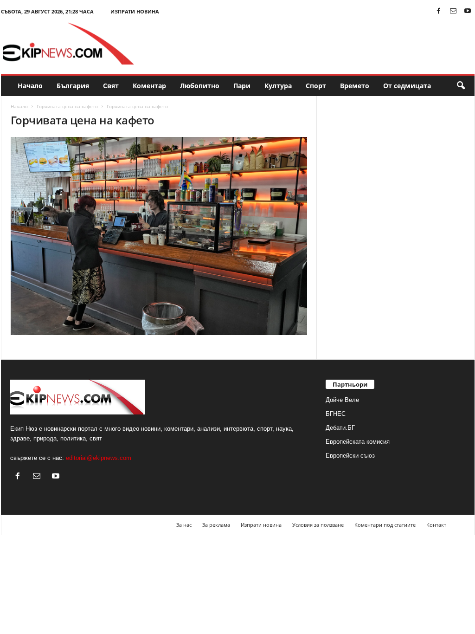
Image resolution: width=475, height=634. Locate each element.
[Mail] (453, 11)
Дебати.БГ (340, 427)
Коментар (149, 85)
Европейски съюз (350, 455)
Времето (354, 85)
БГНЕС (336, 413)
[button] (460, 86)
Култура (278, 85)
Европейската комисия (358, 441)
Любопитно (199, 85)
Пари (241, 85)
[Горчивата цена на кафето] (159, 236)
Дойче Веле (342, 399)
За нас (184, 524)
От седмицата (407, 85)
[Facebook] (438, 11)
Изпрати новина (134, 11)
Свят (111, 85)
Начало (30, 85)
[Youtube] (467, 11)
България (73, 85)
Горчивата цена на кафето (67, 106)
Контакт (436, 524)
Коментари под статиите (385, 524)
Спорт (316, 85)
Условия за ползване (318, 524)
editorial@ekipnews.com (98, 457)
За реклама (216, 524)
